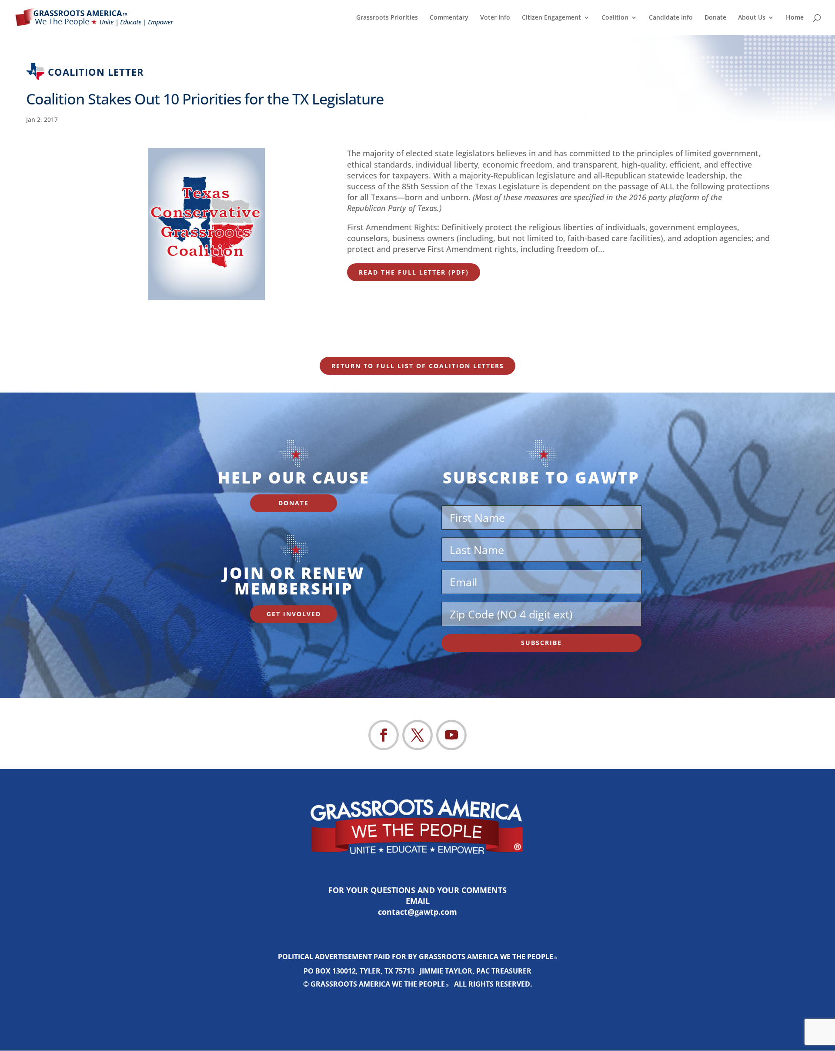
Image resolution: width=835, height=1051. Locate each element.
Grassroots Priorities (387, 17)
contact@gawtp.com (417, 912)
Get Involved (294, 614)
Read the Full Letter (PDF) (414, 272)
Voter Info (495, 17)
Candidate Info (671, 17)
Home (795, 17)
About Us (751, 17)
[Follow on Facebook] (383, 735)
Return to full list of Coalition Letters (417, 366)
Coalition (614, 17)
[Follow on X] (417, 735)
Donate (715, 17)
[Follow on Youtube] (451, 735)
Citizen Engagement (551, 17)
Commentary (449, 17)
